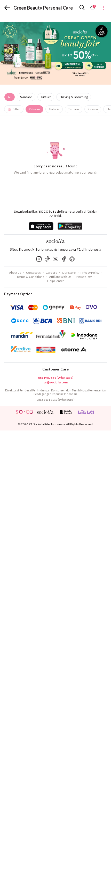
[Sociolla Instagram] (39, 259)
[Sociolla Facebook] (64, 259)
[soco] (24, 412)
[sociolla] (45, 412)
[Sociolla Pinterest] (72, 259)
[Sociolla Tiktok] (47, 259)
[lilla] (86, 412)
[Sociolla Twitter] (55, 259)
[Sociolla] (55, 241)
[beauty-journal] (66, 412)
